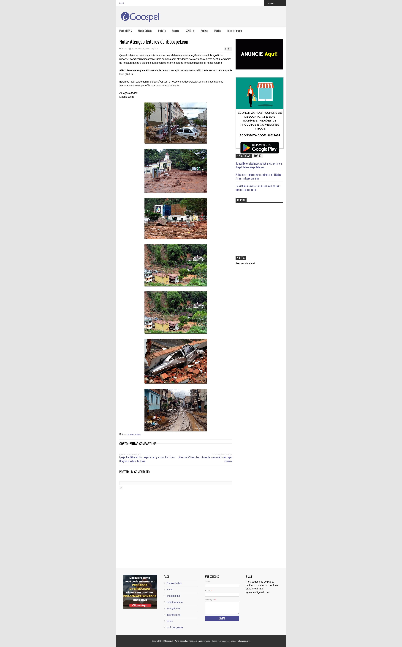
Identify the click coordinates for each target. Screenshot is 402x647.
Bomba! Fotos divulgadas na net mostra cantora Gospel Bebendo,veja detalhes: (259, 165)
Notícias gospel (243, 641)
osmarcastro (134, 434)
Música (217, 31)
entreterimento (175, 602)
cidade (134, 48)
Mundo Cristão (145, 31)
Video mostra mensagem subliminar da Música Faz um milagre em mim (258, 176)
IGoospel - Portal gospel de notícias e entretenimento (188, 641)
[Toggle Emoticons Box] (121, 487)
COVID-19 (190, 31)
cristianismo (173, 595)
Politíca (162, 31)
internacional (174, 615)
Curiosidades (174, 583)
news (147, 48)
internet (141, 48)
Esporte (175, 31)
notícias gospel (175, 627)
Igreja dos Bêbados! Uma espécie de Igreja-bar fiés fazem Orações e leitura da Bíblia (147, 459)
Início (121, 3)
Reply (124, 48)
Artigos (204, 31)
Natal (170, 589)
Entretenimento (234, 31)
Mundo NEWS (125, 31)
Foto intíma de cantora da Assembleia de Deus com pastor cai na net (258, 188)
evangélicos (173, 608)
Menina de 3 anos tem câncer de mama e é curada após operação (205, 459)
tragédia (154, 48)
